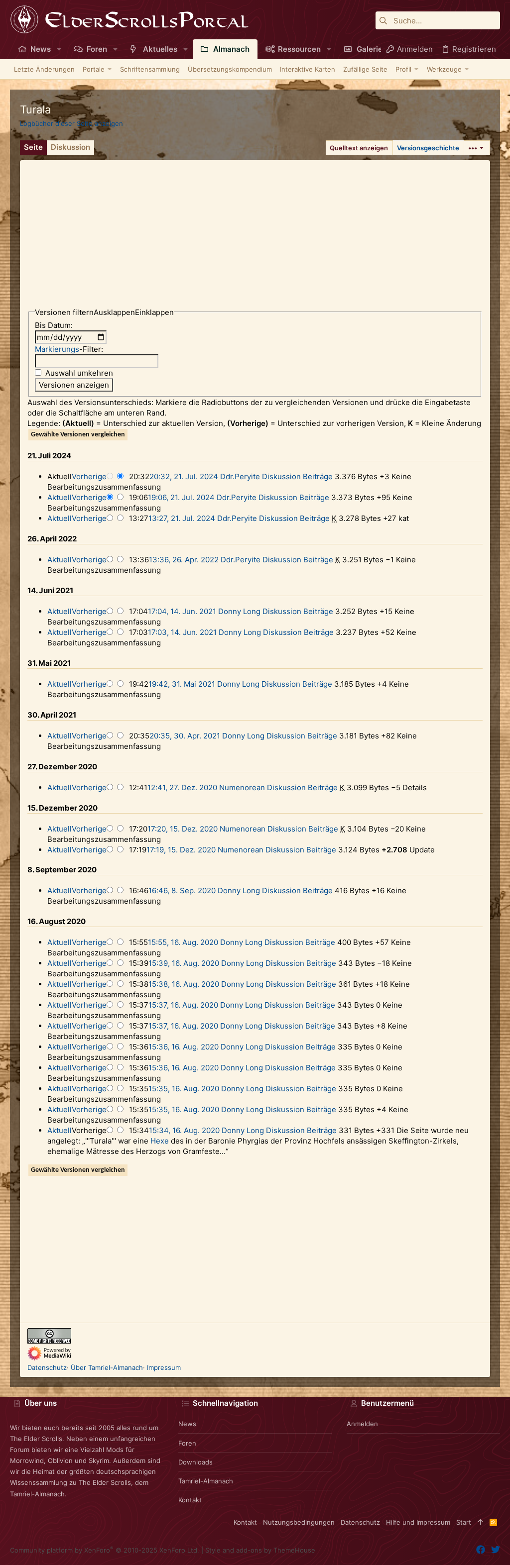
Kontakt (190, 1500)
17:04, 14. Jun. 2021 (182, 611)
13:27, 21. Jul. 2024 (181, 518)
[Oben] (480, 1522)
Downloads (195, 1462)
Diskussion (281, 476)
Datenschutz (47, 1367)
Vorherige (89, 476)
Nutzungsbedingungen (299, 1522)
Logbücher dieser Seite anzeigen (71, 123)
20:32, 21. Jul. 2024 (183, 476)
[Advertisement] (255, 230)
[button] (59, 49)
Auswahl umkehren (79, 373)
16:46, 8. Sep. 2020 (182, 890)
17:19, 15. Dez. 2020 (181, 849)
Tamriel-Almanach (205, 1481)
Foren (187, 1443)
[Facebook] (480, 1550)
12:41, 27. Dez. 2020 (182, 787)
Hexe (159, 1141)
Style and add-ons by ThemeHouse (260, 1550)
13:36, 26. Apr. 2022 (184, 559)
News (187, 1424)
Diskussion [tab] (70, 147)
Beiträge (318, 476)
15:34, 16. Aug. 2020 (184, 1130)
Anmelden (362, 1424)
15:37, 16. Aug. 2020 (183, 1005)
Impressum (164, 1367)
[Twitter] (495, 1550)
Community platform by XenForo (104, 1550)
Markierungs (57, 349)
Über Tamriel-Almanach (107, 1367)
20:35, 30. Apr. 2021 (184, 735)
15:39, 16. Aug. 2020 (183, 963)
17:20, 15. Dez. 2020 (182, 829)
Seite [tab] (33, 147)
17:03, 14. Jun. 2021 (182, 632)
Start (463, 1522)
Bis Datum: (54, 325)
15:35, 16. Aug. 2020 (183, 1088)
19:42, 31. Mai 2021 (181, 684)
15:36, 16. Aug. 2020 (183, 1046)
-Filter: (69, 349)
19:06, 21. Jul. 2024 (181, 497)
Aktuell (59, 497)
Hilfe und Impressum (418, 1522)
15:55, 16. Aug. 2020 (183, 942)
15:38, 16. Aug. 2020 (183, 984)
